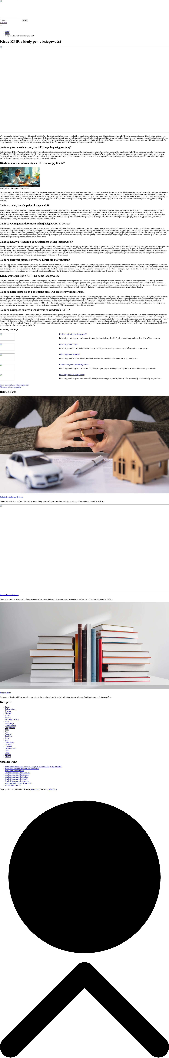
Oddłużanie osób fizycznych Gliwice (11, 497)
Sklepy (7, 738)
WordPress (53, 789)
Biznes (7, 707)
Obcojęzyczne (10, 728)
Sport (7, 740)
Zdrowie (8, 757)
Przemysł (8, 734)
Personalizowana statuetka (14, 771)
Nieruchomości (10, 726)
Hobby (7, 715)
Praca (7, 730)
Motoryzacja (9, 724)
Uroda (7, 751)
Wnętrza (8, 755)
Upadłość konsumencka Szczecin (17, 781)
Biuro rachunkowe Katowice (9, 595)
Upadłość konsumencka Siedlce (16, 777)
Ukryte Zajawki (10, 748)
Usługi (7, 753)
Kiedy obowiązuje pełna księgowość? (73, 334)
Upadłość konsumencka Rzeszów (17, 775)
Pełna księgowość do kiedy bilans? (71, 375)
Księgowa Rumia (5, 692)
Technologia (9, 742)
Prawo (7, 732)
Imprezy (8, 717)
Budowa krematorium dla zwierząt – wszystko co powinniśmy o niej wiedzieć (33, 767)
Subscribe (3, 23)
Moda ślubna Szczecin (13, 785)
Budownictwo (10, 709)
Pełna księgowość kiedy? (68, 344)
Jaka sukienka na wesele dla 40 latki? (18, 783)
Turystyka (8, 746)
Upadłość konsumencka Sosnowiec (17, 773)
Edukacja (8, 713)
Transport (8, 744)
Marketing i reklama (12, 719)
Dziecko (8, 711)
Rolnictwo (8, 736)
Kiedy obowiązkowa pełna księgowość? (74, 365)
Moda (7, 721)
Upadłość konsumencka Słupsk (16, 779)
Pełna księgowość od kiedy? (69, 354)
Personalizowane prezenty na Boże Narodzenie (22, 769)
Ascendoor (34, 789)
